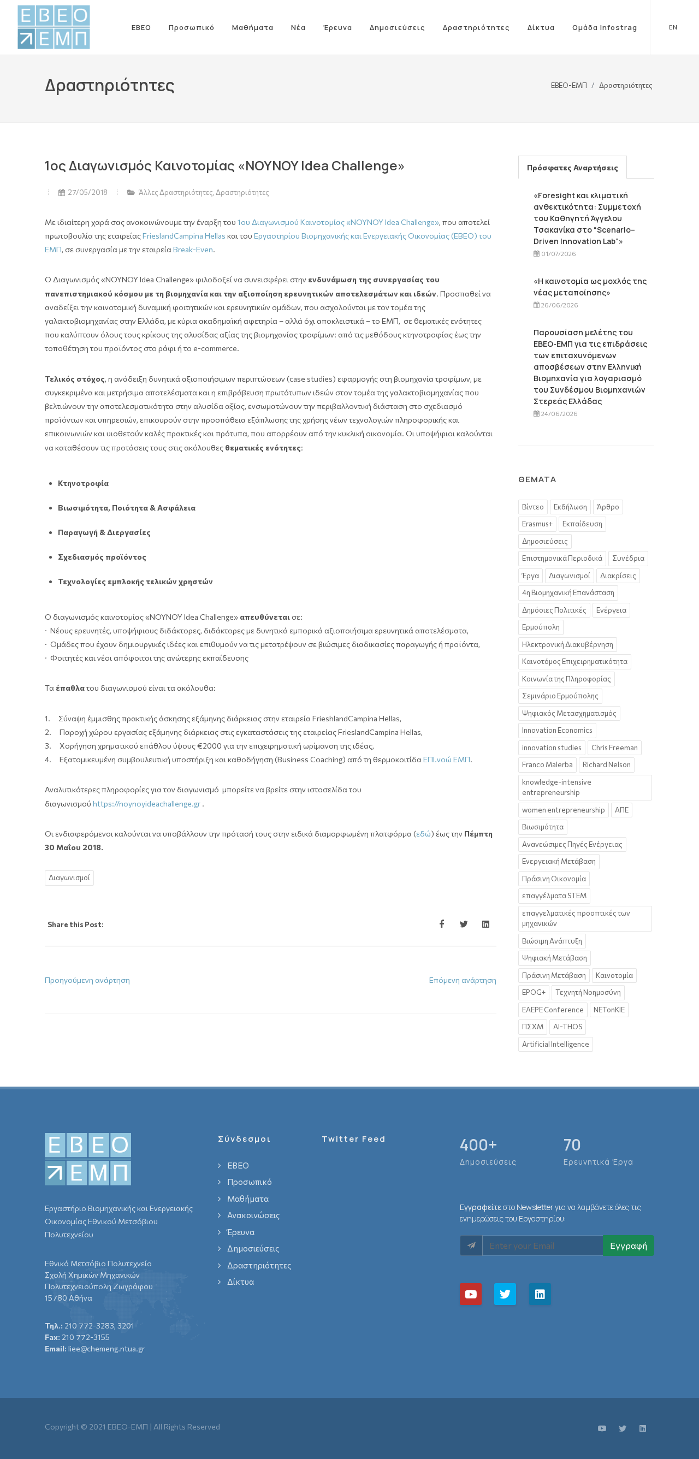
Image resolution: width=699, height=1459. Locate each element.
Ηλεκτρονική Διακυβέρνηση (567, 644)
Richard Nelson (607, 764)
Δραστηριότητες (476, 27)
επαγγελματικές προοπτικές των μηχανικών (576, 918)
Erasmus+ (537, 523)
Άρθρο (608, 506)
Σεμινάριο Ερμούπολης (560, 695)
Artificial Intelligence (555, 1044)
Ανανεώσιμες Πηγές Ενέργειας (572, 844)
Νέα (298, 27)
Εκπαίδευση (582, 523)
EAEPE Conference (553, 1009)
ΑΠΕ (622, 809)
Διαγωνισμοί (69, 877)
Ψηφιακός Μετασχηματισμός (569, 713)
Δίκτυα (541, 27)
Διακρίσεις (618, 575)
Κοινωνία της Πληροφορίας (566, 678)
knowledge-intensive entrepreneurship (556, 787)
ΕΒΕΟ (141, 27)
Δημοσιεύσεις (397, 27)
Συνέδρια (628, 558)
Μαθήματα (253, 27)
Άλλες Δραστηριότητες (176, 192)
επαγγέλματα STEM (554, 895)
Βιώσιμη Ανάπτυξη (552, 940)
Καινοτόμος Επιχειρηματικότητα (574, 661)
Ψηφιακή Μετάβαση (554, 957)
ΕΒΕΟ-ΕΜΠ (569, 84)
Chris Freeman (614, 747)
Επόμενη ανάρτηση (462, 979)
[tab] (572, 167)
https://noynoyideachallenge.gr (146, 803)
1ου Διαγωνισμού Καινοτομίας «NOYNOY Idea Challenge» (338, 222)
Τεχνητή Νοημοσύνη (588, 992)
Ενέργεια (611, 610)
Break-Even (193, 249)
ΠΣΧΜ (532, 1026)
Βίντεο (533, 506)
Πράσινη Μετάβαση (554, 975)
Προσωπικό (192, 27)
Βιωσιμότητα (543, 826)
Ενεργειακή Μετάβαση (559, 861)
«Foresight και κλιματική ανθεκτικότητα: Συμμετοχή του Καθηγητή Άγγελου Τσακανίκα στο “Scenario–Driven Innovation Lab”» (587, 218)
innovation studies (552, 747)
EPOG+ (534, 992)
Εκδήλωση (570, 506)
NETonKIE (609, 1009)
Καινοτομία (614, 975)
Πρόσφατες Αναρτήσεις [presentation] (572, 167)
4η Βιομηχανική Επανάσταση (568, 592)
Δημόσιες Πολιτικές (554, 610)
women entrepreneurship (563, 809)
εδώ (423, 833)
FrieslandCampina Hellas (184, 235)
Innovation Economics (557, 730)
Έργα (530, 575)
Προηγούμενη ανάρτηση (87, 979)
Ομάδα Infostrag (604, 27)
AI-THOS (567, 1026)
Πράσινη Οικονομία (554, 878)
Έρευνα (337, 27)
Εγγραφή (628, 1245)
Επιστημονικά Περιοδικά (562, 558)
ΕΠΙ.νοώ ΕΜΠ (446, 759)
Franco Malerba (547, 764)
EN (673, 27)
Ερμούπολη (541, 626)
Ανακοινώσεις (253, 1215)
